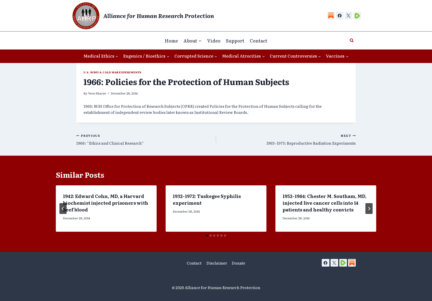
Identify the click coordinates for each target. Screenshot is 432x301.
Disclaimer (216, 263)
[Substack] (331, 16)
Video (213, 40)
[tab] (207, 235)
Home (171, 40)
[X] (348, 16)
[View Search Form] (352, 40)
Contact (258, 40)
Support (235, 40)
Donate (238, 263)
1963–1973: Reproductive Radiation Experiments (311, 139)
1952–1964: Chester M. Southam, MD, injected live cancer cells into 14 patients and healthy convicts (325, 203)
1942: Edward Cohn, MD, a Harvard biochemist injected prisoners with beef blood (105, 203)
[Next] (369, 208)
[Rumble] (357, 16)
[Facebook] (340, 16)
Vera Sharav (97, 93)
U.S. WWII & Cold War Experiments (112, 72)
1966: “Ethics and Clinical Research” (110, 139)
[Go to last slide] (63, 208)
